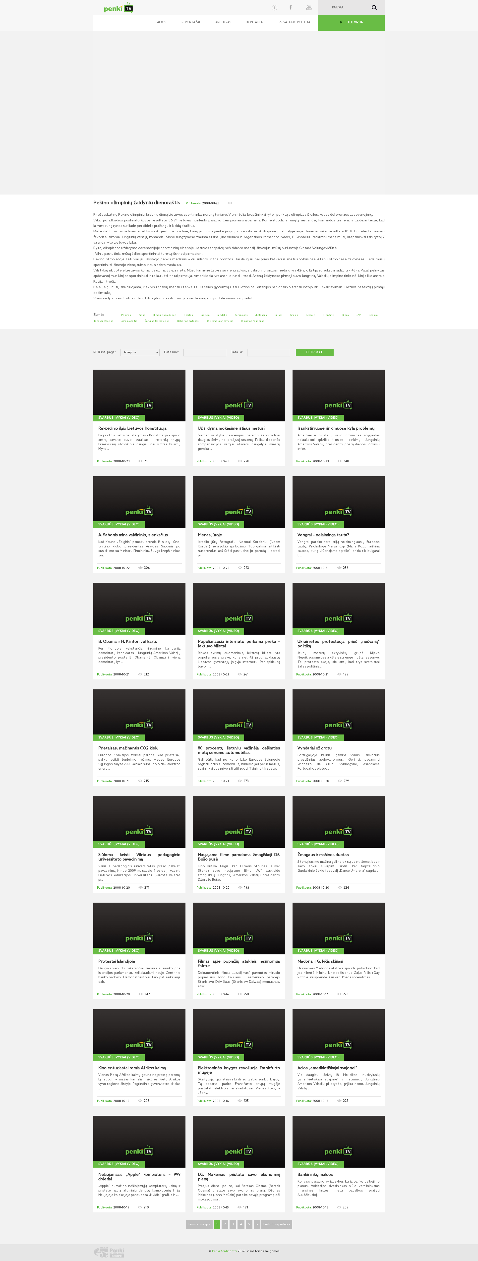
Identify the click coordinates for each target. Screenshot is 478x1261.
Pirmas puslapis (199, 1224)
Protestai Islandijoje (116, 961)
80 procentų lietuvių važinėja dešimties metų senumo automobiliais (239, 750)
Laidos (161, 22)
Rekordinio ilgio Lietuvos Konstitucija (132, 428)
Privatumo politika (294, 22)
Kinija (142, 315)
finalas (294, 315)
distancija (261, 315)
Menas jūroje (210, 535)
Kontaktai (254, 22)
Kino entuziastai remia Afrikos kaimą (132, 1068)
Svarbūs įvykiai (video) (119, 418)
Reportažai (190, 22)
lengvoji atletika (103, 321)
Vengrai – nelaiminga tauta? (323, 535)
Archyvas (223, 22)
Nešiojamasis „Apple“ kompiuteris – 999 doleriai (139, 1177)
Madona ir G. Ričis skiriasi (320, 961)
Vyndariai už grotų (315, 748)
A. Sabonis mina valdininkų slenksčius (133, 535)
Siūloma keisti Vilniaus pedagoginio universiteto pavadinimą (139, 857)
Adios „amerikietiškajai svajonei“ (327, 1068)
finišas (279, 315)
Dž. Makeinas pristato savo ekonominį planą (239, 1177)
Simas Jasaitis (129, 321)
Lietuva (205, 315)
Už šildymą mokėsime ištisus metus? (231, 428)
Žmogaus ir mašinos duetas (323, 855)
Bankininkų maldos (315, 1175)
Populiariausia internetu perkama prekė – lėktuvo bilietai (239, 644)
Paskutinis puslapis (276, 1224)
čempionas (241, 315)
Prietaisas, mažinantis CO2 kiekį (128, 748)
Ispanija (373, 315)
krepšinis (329, 315)
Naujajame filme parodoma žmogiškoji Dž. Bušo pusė (239, 857)
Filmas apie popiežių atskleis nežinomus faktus (239, 963)
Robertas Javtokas (188, 321)
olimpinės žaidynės (164, 315)
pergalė (310, 315)
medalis (222, 315)
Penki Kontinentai (224, 1251)
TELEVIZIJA (355, 22)
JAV (359, 315)
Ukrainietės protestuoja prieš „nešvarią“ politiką (339, 644)
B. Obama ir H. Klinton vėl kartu (127, 642)
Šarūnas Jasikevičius (157, 321)
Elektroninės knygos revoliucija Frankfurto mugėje (239, 1070)
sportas (188, 315)
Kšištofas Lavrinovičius (219, 321)
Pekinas (126, 315)
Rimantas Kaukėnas (252, 321)
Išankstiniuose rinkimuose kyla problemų (336, 428)
